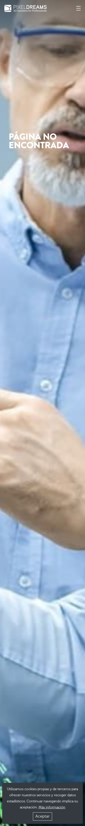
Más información (52, 807)
